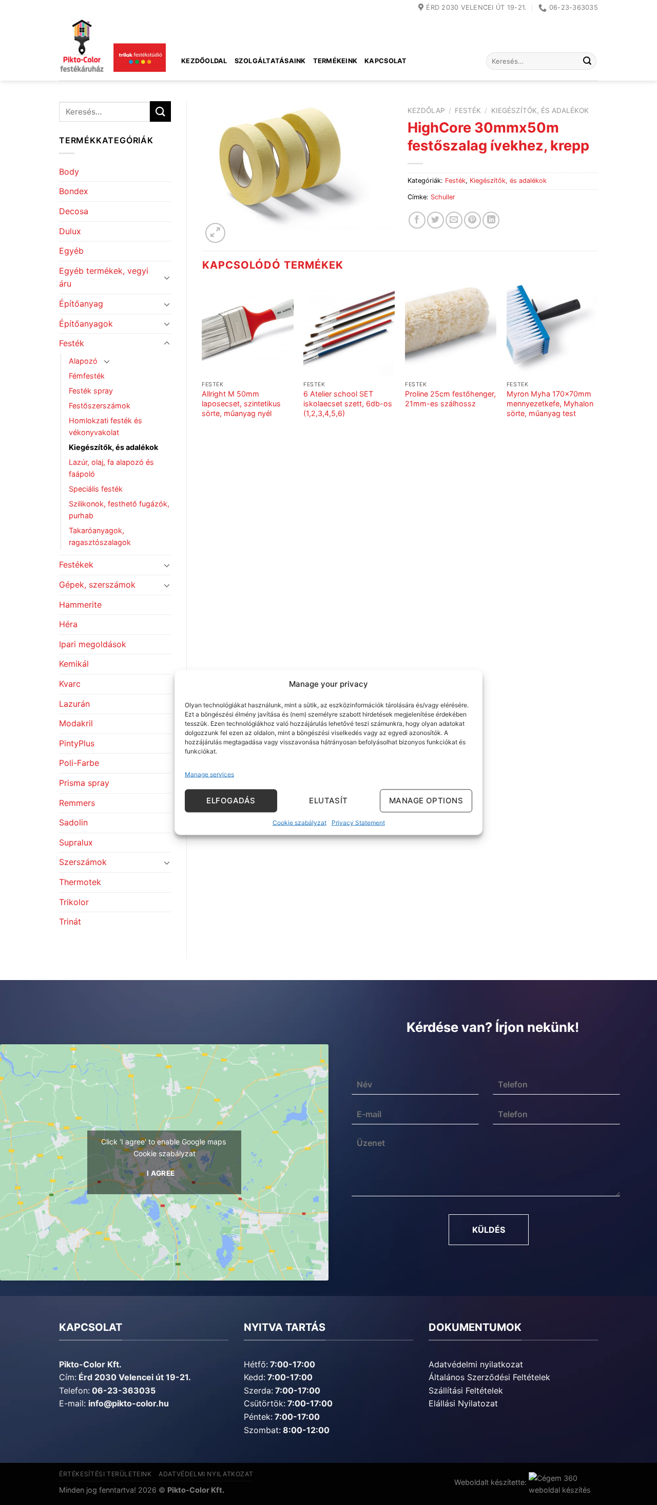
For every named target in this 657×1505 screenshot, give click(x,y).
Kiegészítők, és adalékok (113, 447)
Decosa (73, 211)
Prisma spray (84, 783)
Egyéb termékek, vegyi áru (103, 277)
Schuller (443, 197)
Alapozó (83, 360)
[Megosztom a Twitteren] (435, 220)
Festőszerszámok (99, 405)
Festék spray (91, 390)
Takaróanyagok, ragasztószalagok (100, 536)
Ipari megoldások (92, 644)
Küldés (488, 1230)
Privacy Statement (358, 822)
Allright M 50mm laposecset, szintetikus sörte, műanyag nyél (241, 403)
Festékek (76, 564)
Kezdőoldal (204, 61)
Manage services (209, 774)
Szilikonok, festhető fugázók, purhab (119, 509)
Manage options (426, 800)
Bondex (73, 191)
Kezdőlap (426, 110)
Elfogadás (230, 800)
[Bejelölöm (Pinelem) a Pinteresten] (472, 220)
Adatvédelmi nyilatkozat (476, 1364)
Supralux (76, 842)
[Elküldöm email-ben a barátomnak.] (454, 220)
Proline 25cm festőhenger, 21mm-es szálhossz (450, 398)
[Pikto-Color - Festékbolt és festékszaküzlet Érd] (112, 48)
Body (69, 171)
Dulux (70, 231)
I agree (161, 1173)
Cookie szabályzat (299, 822)
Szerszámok (83, 862)
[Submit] (587, 61)
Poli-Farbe (79, 763)
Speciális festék (96, 488)
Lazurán (74, 704)
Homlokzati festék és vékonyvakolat (105, 426)
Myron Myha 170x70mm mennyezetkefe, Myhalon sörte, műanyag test (550, 403)
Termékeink (335, 61)
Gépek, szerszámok (97, 584)
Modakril (76, 723)
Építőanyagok (86, 323)
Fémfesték (87, 375)
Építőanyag (81, 303)
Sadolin (73, 822)
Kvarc (70, 684)
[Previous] (202, 366)
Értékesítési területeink (105, 1474)
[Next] (597, 366)
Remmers (77, 803)
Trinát (70, 921)
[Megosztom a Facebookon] (417, 220)
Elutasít (328, 800)
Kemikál (74, 664)
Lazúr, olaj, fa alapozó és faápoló (111, 468)
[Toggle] (167, 277)
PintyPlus (76, 743)
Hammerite (80, 604)
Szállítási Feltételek (466, 1390)
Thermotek (80, 882)
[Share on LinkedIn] (490, 220)
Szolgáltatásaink (270, 61)
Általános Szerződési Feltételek (489, 1377)
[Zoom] (215, 233)
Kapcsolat (385, 61)
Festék (71, 343)
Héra (68, 624)
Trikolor (74, 902)
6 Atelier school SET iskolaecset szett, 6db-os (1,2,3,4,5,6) (347, 403)
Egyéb (71, 251)
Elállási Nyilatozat (463, 1403)
